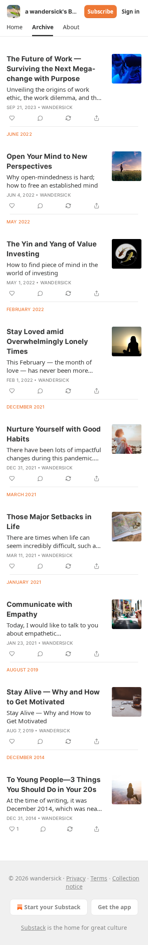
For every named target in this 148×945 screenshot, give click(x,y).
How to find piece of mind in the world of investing (52, 268)
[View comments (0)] (40, 118)
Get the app (114, 907)
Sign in (131, 11)
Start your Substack (52, 907)
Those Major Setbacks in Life (49, 522)
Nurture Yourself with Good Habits (54, 434)
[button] (14, 27)
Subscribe (100, 11)
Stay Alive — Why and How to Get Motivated (53, 697)
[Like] (12, 118)
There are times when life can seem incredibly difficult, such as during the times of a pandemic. (53, 541)
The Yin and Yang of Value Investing (52, 249)
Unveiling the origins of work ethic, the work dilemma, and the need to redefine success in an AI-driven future (54, 93)
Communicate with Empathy (39, 609)
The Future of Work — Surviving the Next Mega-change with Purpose (51, 69)
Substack (33, 927)
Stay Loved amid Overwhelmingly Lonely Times (47, 341)
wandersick (57, 107)
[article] (74, 88)
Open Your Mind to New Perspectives (47, 161)
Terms (98, 878)
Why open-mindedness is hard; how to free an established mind (52, 181)
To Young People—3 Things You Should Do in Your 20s (54, 785)
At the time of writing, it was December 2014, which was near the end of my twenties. (53, 804)
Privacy (76, 878)
